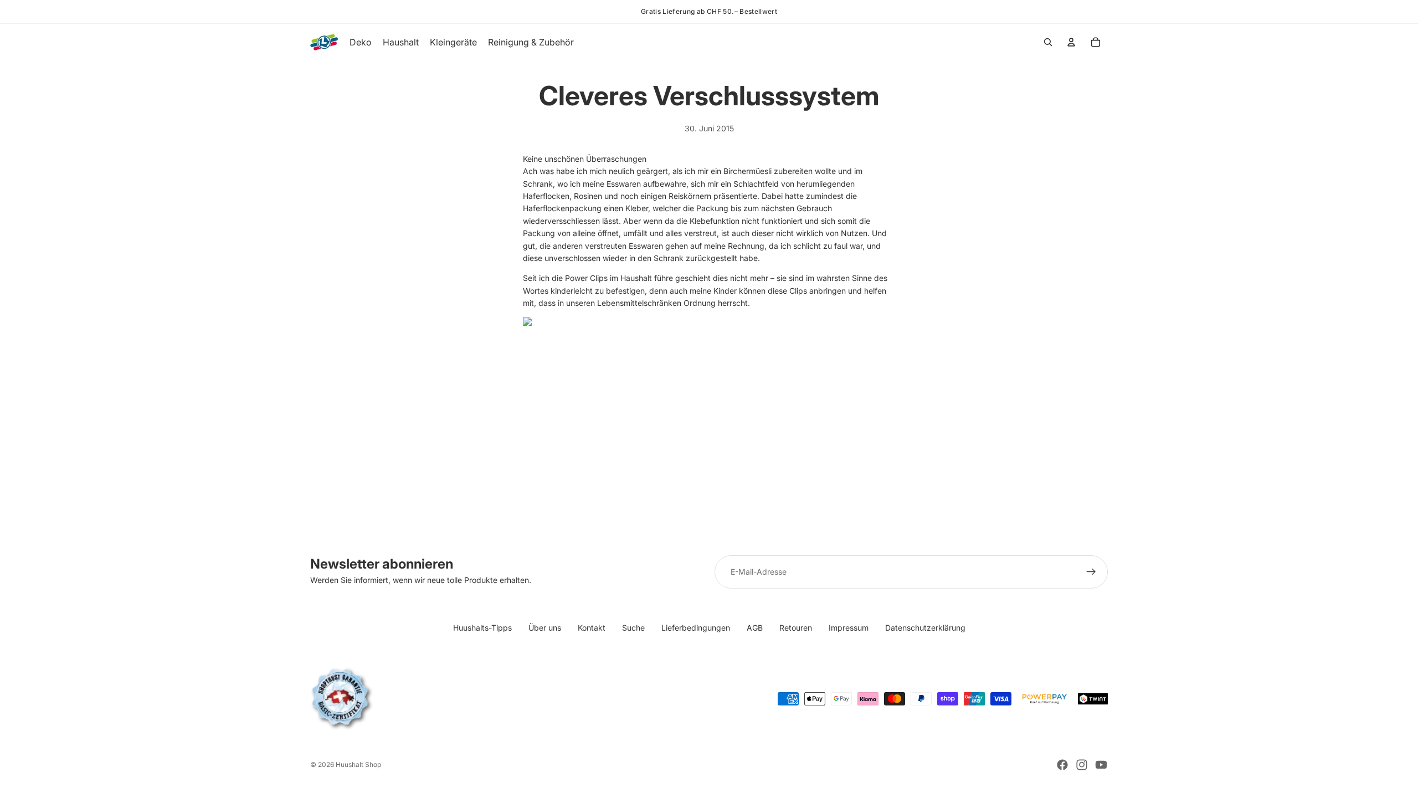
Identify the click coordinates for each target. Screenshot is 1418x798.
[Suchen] (1048, 42)
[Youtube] (1101, 764)
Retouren (795, 627)
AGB (755, 627)
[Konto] (1071, 42)
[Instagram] (1081, 764)
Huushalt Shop (358, 764)
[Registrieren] (1091, 572)
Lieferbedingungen (695, 627)
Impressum (849, 627)
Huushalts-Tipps (482, 627)
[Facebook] (1062, 764)
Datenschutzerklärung (925, 627)
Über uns (544, 627)
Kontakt (591, 627)
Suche (633, 627)
